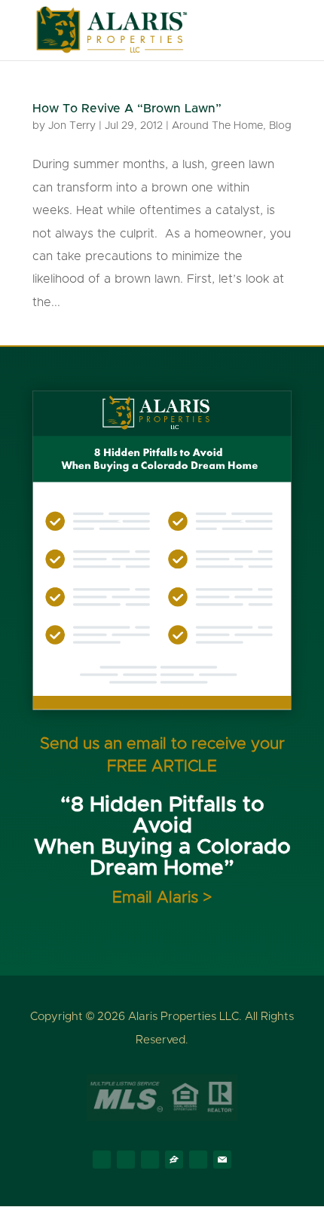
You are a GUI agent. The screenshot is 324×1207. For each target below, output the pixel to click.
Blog (280, 126)
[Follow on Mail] (222, 1159)
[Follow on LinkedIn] (150, 1159)
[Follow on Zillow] (174, 1159)
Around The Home (217, 126)
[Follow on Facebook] (102, 1159)
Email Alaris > (162, 897)
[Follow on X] (126, 1159)
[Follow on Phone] (198, 1159)
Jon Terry (72, 126)
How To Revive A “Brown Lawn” (127, 109)
